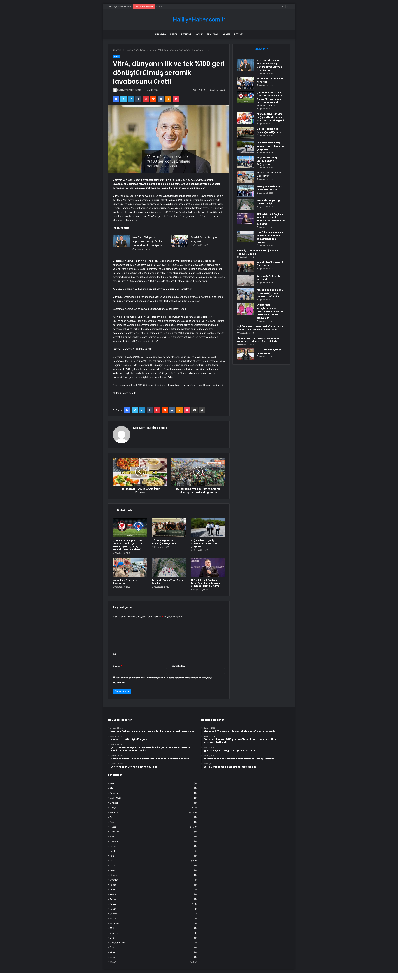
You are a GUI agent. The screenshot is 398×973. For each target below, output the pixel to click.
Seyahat (114, 913)
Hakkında (114, 831)
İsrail (112, 865)
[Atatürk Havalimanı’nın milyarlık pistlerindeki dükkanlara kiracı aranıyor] (245, 236)
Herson (113, 846)
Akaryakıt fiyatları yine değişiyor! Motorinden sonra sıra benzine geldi (270, 117)
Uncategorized (117, 942)
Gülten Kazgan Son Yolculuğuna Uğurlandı (164, 542)
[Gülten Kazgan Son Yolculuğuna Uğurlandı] (169, 527)
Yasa (112, 957)
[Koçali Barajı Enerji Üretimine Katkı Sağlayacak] (245, 162)
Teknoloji (212, 34)
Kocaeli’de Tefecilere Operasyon (125, 581)
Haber (173, 34)
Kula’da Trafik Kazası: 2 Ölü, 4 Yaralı (270, 264)
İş (111, 860)
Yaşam (226, 34)
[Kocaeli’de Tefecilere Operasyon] (130, 567)
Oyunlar (114, 880)
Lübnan (113, 875)
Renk (112, 889)
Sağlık (199, 34)
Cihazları (114, 802)
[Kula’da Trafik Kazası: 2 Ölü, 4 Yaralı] (245, 266)
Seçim (113, 909)
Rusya (113, 899)
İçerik (112, 851)
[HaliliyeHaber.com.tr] (199, 19)
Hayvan (114, 841)
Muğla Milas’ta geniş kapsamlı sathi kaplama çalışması (204, 543)
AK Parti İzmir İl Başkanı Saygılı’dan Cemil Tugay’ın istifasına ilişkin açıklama (206, 583)
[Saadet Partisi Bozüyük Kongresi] (179, 241)
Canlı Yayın (115, 798)
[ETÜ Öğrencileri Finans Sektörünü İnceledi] (245, 191)
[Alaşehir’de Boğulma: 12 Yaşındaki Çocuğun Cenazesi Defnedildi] (245, 294)
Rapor (113, 885)
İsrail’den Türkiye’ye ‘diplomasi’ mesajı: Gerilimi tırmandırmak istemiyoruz (147, 241)
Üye (112, 947)
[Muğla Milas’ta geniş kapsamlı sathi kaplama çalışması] (208, 527)
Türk (112, 928)
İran (112, 856)
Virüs (112, 952)
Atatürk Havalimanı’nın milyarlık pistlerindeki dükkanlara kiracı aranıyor (270, 237)
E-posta (117, 666)
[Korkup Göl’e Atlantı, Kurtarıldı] (245, 280)
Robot (113, 894)
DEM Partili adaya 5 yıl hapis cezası (269, 351)
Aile (111, 788)
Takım (113, 918)
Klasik (113, 870)
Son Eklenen (261, 48)
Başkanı (114, 793)
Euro (112, 817)
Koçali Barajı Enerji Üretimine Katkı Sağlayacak (267, 161)
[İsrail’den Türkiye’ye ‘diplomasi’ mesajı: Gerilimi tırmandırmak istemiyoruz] (121, 241)
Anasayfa (160, 34)
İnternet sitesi (178, 666)
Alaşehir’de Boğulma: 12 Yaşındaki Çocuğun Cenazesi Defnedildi (270, 293)
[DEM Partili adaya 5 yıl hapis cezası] (245, 354)
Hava (112, 836)
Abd (112, 783)
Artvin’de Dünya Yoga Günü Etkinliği (167, 581)
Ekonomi (186, 34)
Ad (115, 654)
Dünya (113, 807)
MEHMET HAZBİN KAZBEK (130, 90)
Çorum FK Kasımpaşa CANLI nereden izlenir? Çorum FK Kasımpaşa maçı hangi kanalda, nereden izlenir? (206, 6)
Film (112, 822)
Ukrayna (114, 933)
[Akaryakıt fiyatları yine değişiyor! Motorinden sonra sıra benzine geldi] (245, 118)
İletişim (238, 34)
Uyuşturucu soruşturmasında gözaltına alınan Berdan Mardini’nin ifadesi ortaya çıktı (270, 311)
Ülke (112, 938)
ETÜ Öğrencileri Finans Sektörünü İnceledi (269, 188)
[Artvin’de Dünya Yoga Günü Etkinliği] (169, 567)
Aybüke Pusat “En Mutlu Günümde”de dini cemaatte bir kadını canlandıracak (260, 328)
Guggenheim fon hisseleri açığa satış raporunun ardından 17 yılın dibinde (258, 339)
